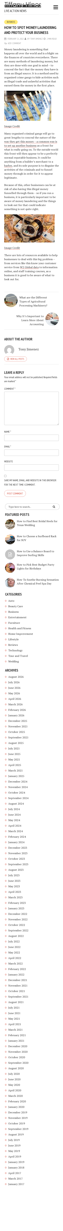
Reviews (13, 645)
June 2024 (14, 814)
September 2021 (18, 996)
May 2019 (14, 1151)
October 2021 (16, 991)
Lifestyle (13, 639)
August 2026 (16, 677)
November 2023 (18, 853)
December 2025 (17, 721)
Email (7, 446)
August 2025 (16, 743)
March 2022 (15, 963)
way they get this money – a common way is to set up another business (30, 143)
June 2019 (14, 1145)
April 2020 (14, 1090)
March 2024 (15, 831)
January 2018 (16, 1167)
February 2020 (17, 1101)
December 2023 (17, 848)
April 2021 (14, 1024)
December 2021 (17, 980)
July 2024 (14, 809)
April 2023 (14, 892)
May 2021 (14, 1018)
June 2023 (14, 881)
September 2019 (18, 1129)
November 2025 (18, 726)
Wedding (13, 661)
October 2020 (16, 1057)
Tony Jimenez (36, 38)
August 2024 (16, 803)
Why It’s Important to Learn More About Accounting (30, 320)
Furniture (14, 623)
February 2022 (17, 969)
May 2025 (14, 759)
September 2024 (18, 798)
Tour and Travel (18, 656)
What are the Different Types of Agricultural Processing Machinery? (33, 301)
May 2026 (14, 693)
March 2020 (15, 1096)
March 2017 (15, 1178)
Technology (15, 650)
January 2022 (16, 974)
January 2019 (16, 1162)
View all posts (17, 358)
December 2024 (17, 781)
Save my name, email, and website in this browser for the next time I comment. (30, 482)
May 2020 (14, 1085)
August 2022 (16, 936)
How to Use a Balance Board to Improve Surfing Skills (35, 553)
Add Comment (14, 43)
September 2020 (18, 1063)
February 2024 (17, 836)
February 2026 (17, 710)
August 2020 (16, 1068)
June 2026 (14, 688)
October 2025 (16, 732)
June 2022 (14, 947)
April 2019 (14, 1156)
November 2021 (18, 985)
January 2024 (16, 842)
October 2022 (16, 925)
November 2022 (18, 919)
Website (8, 461)
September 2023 (18, 864)
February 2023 (17, 903)
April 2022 (14, 958)
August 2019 (16, 1134)
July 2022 (14, 941)
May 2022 (14, 952)
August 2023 (16, 870)
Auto (11, 601)
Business (11, 22)
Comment (9, 388)
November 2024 (18, 787)
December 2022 (17, 914)
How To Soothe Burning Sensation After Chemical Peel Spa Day (38, 581)
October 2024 (16, 792)
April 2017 (14, 1173)
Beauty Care (15, 606)
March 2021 (15, 1029)
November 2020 (18, 1052)
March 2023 (15, 897)
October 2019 (16, 1123)
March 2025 (15, 770)
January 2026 (16, 715)
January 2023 (16, 908)
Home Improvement (20, 634)
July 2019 (14, 1140)
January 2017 (16, 1184)
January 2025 (16, 776)
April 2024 (14, 825)
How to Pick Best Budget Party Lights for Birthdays (35, 566)
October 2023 (16, 859)
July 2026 (14, 682)
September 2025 (18, 737)
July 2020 (14, 1074)
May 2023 (14, 886)
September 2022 (18, 930)
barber (8, 165)
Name (7, 431)
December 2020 (17, 1046)
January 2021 (16, 1041)
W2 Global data (29, 267)
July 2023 (14, 875)
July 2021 (14, 1007)
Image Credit (12, 126)
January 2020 (16, 1107)
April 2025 (14, 765)
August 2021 (16, 1002)
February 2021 (17, 1035)
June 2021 (14, 1013)
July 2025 (14, 748)
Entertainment (17, 617)
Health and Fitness (19, 628)
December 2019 (17, 1112)
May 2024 (14, 820)
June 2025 (14, 754)
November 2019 (18, 1118)
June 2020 (14, 1079)
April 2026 (14, 699)
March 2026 (15, 704)
